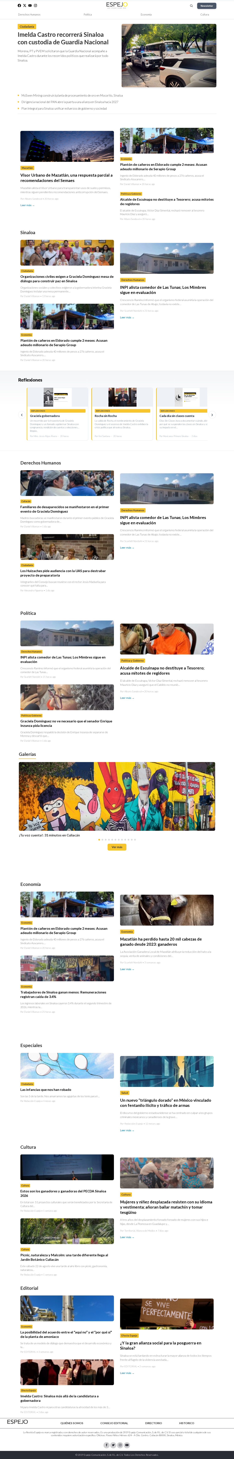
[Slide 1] (99, 840)
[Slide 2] (102, 840)
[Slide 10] (128, 840)
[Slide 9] (125, 840)
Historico (186, 1423)
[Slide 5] (112, 840)
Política (88, 14)
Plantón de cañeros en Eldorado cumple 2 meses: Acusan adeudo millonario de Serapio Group (163, 166)
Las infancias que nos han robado (45, 1089)
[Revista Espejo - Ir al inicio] (17, 1422)
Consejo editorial (114, 1423)
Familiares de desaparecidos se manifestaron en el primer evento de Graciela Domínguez (64, 509)
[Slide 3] (106, 840)
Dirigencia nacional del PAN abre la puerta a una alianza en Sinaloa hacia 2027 (69, 102)
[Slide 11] (132, 840)
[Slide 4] (109, 840)
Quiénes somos (71, 1423)
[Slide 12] (135, 840)
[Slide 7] (119, 840)
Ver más (117, 847)
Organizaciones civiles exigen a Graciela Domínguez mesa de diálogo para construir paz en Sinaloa (67, 278)
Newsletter (207, 5)
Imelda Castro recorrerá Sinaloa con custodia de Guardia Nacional (63, 38)
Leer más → (27, 205)
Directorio (153, 1423)
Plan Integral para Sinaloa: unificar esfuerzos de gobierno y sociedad (64, 108)
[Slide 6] (115, 840)
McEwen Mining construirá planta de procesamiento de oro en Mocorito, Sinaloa (72, 95)
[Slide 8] (122, 840)
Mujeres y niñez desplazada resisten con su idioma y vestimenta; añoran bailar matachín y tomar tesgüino (166, 1207)
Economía (146, 14)
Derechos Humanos (29, 14)
